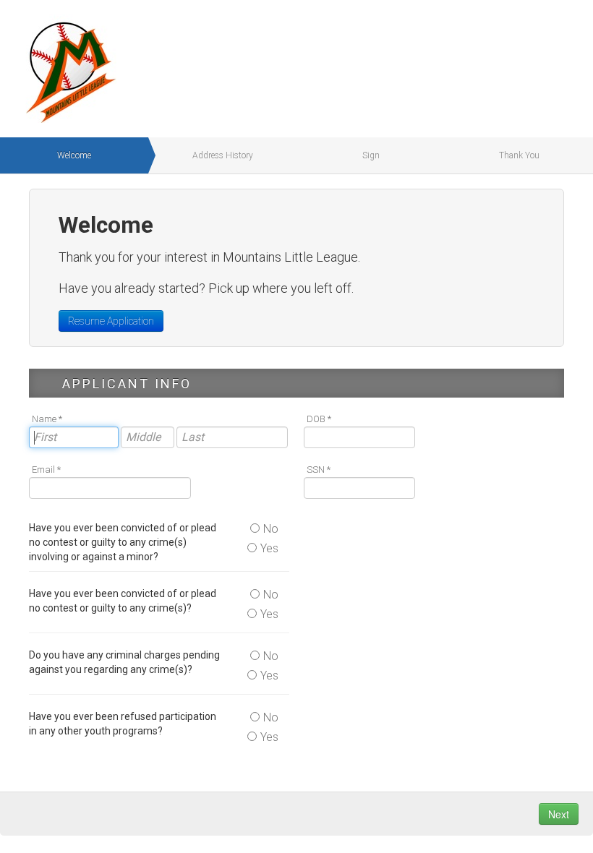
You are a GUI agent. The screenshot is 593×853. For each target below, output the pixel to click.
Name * (47, 418)
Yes (269, 548)
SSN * (318, 469)
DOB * (319, 418)
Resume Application (111, 321)
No (270, 529)
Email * (46, 469)
